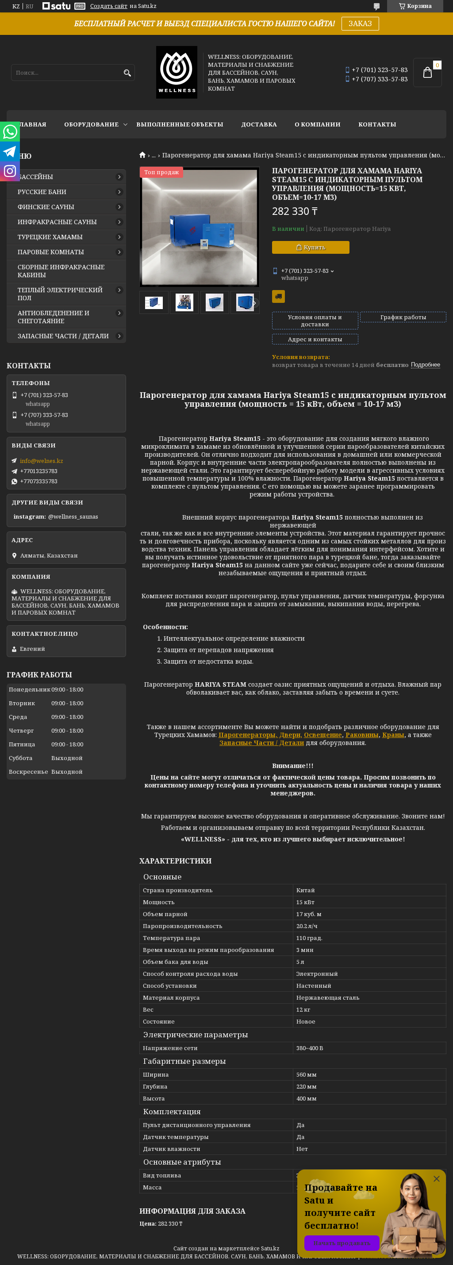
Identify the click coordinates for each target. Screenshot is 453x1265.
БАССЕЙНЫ (35, 177)
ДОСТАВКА (259, 124)
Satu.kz (270, 1248)
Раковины (362, 734)
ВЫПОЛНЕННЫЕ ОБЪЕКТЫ (179, 124)
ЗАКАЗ (360, 23)
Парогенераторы (247, 734)
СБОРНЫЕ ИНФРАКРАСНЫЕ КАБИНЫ (61, 271)
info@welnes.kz (41, 460)
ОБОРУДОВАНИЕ (91, 124)
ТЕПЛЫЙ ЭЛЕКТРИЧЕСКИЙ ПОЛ (60, 294)
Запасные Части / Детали (261, 742)
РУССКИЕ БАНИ (42, 192)
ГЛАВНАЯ (30, 124)
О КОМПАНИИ (318, 124)
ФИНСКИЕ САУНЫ (46, 207)
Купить (315, 247)
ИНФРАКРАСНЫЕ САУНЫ (57, 222)
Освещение (323, 734)
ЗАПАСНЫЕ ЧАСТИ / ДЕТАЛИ (63, 336)
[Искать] (127, 73)
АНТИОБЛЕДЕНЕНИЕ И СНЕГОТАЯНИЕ (53, 317)
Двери (288, 734)
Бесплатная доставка (278, 296)
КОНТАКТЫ (377, 124)
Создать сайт (108, 6)
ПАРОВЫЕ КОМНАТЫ (51, 252)
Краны (393, 734)
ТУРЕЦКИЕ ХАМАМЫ (50, 237)
